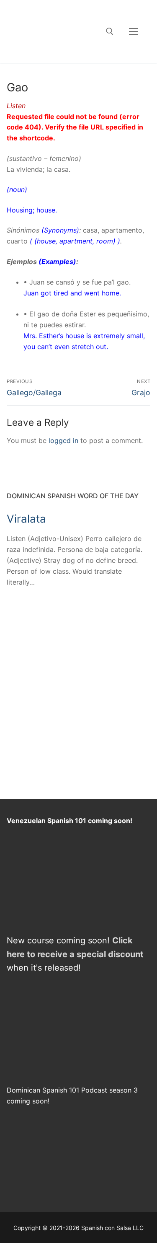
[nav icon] (133, 31)
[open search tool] (109, 31)
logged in (63, 440)
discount (126, 954)
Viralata (26, 518)
